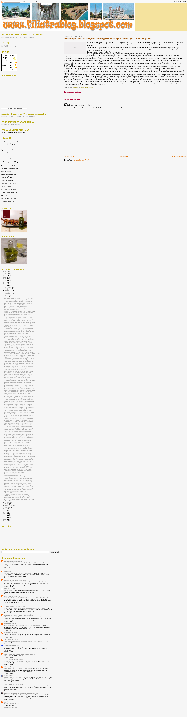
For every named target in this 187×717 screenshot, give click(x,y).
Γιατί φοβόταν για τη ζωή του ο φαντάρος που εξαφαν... (18, 303)
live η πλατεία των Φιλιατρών (9, 46)
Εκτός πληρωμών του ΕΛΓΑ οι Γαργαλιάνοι (15, 306)
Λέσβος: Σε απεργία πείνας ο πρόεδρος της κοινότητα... (18, 451)
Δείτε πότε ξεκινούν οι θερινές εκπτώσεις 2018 (16, 368)
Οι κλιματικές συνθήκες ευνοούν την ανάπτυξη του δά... (18, 315)
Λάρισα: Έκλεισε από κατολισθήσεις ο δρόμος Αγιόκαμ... (19, 401)
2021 (5, 280)
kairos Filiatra (9, 55)
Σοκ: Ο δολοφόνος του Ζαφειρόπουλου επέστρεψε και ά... (19, 339)
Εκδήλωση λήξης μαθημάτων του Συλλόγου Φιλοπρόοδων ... (20, 456)
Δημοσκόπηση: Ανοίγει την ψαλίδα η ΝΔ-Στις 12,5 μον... (18, 342)
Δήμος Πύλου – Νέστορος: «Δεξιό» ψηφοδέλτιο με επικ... (19, 462)
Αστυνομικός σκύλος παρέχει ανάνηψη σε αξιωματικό (18, 410)
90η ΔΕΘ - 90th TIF (9, 590)
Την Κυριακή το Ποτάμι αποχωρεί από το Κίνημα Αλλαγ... (19, 344)
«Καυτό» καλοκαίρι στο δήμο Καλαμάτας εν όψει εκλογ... (19, 464)
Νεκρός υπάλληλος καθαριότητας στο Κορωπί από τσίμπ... (19, 402)
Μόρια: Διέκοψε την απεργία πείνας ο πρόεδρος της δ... (18, 371)
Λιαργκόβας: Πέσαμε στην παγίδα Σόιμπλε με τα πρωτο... (19, 486)
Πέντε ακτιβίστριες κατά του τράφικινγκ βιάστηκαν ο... (18, 469)
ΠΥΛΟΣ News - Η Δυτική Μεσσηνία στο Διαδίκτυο (18, 615)
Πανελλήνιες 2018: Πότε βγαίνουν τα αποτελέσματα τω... (19, 385)
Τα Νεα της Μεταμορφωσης (12, 667)
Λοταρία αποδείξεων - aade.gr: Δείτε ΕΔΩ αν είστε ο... (18, 341)
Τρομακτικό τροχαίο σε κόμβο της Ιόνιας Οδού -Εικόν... (18, 494)
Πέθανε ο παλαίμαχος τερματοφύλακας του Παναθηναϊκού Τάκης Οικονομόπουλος (25, 641)
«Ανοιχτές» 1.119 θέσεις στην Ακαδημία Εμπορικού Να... (19, 492)
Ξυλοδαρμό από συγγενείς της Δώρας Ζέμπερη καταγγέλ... (19, 328)
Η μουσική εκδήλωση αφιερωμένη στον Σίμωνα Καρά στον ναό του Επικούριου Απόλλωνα (27, 581)
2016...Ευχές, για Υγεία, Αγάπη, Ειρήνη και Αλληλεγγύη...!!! (19, 694)
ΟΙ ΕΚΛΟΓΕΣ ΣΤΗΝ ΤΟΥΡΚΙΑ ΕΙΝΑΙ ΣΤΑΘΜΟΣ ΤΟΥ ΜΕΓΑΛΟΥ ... (22, 439)
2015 (5, 512)
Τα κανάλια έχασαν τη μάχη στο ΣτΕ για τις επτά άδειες (18, 428)
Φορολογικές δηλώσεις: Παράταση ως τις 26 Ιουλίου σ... (19, 393)
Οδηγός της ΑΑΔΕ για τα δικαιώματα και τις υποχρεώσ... (18, 320)
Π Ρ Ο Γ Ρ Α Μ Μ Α (9, 647)
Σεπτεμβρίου (8, 292)
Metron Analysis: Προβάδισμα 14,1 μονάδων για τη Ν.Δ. (18, 298)
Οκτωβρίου (8, 290)
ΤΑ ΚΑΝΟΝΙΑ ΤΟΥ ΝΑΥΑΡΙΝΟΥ (13, 659)
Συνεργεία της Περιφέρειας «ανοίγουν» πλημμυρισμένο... (19, 363)
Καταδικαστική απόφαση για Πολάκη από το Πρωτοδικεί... (19, 404)
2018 (5, 285)
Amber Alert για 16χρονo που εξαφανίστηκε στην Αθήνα (18, 455)
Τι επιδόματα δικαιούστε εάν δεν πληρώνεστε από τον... (19, 301)
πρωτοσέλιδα (11, 108)
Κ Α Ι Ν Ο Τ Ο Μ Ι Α (9, 589)
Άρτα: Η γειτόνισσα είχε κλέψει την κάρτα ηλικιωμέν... (18, 330)
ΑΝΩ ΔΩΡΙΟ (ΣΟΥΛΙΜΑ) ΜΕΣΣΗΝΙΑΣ (15, 580)
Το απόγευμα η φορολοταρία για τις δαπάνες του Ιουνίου (19, 358)
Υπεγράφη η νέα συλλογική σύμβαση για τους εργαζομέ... (19, 429)
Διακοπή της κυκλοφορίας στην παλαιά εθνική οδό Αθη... (19, 406)
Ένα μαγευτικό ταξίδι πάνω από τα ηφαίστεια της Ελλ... (18, 478)
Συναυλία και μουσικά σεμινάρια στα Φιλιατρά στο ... (17, 382)
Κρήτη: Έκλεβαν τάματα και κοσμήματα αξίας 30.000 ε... (18, 314)
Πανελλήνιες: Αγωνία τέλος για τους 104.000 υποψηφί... (18, 338)
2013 (5, 515)
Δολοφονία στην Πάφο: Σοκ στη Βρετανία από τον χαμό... (19, 432)
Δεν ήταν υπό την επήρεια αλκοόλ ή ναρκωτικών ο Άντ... (19, 489)
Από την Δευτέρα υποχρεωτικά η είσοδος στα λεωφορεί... (19, 366)
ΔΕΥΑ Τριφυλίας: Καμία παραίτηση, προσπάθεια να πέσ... (19, 461)
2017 (5, 509)
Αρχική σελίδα (123, 156)
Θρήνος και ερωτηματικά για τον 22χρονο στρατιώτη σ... (18, 357)
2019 (5, 284)
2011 (5, 519)
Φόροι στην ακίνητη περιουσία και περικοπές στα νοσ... (18, 431)
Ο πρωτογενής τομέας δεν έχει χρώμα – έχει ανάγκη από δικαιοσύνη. (22, 625)
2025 (5, 273)
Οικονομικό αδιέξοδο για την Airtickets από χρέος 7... (18, 360)
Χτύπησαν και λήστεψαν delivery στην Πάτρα (16, 333)
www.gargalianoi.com (10, 707)
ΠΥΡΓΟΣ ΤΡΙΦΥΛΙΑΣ (10, 624)
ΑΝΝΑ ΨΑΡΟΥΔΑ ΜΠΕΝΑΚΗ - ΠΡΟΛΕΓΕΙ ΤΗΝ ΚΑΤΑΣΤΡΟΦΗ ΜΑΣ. (22, 353)
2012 (5, 517)
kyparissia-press (9, 702)
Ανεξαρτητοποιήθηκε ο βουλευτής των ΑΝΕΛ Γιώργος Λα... (19, 407)
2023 (5, 277)
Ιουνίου (7, 297)
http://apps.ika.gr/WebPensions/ (10, 124)
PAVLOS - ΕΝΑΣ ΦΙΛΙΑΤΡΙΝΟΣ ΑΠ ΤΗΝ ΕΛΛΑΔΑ (17, 677)
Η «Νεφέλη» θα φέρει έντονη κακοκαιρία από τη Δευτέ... (18, 467)
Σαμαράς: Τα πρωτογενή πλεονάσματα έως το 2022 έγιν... (19, 488)
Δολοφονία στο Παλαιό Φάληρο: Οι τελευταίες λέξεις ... (18, 350)
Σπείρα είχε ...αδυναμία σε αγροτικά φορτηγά (15, 369)
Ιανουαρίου (8, 507)
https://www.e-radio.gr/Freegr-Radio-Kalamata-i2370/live (18, 37)
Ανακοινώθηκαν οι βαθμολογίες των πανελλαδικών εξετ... (19, 311)
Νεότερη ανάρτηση (70, 156)
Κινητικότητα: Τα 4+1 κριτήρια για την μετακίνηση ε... (17, 497)
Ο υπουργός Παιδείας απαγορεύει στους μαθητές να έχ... (19, 434)
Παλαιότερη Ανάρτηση (179, 156)
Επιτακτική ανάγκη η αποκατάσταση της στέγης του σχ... (19, 308)
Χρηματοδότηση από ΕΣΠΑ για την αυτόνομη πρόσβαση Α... (19, 322)
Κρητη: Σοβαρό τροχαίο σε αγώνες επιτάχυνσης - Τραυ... (19, 447)
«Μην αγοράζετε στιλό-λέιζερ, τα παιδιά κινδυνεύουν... (18, 423)
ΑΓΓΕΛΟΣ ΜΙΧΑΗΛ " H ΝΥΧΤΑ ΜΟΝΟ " (14, 686)
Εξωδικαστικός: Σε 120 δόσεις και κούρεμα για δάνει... (18, 372)
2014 (5, 514)
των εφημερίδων (18, 108)
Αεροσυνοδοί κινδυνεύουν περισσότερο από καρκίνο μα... (19, 412)
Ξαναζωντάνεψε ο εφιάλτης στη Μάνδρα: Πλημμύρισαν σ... (19, 390)
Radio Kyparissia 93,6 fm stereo (13, 684)
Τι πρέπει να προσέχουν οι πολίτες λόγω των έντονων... (19, 415)
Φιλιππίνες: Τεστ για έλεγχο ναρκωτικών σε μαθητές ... (18, 483)
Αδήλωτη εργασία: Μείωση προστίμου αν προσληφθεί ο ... (19, 391)
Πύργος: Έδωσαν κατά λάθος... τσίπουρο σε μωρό (17, 425)
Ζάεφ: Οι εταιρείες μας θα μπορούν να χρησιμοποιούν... (18, 448)
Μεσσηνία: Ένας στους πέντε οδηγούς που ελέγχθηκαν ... (19, 459)
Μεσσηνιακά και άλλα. (10, 632)
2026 (5, 272)
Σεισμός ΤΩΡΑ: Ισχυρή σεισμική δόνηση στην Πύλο (17, 442)
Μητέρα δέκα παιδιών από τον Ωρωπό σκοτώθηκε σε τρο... (19, 398)
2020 (5, 282)
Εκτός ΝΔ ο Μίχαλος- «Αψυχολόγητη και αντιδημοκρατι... (19, 364)
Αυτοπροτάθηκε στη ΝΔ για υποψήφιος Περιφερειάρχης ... (19, 466)
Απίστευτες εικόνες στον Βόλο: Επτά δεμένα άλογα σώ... (19, 396)
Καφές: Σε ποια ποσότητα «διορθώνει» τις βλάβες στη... (18, 480)
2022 (5, 278)
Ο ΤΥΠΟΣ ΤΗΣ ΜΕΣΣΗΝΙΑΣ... (12, 703)
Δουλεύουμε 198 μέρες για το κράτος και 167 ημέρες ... (18, 436)
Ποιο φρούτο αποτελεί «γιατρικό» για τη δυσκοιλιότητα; (18, 473)
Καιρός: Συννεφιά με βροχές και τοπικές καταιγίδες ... (18, 334)
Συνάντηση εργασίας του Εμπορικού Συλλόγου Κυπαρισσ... (19, 380)
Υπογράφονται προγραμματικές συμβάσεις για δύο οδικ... (19, 376)
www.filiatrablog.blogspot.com (13, 561)
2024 (5, 275)
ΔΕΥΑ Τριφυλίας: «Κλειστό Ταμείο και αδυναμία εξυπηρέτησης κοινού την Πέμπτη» (25, 608)
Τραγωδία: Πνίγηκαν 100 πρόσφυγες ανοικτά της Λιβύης (19, 323)
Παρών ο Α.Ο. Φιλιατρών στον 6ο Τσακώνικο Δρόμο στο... (19, 437)
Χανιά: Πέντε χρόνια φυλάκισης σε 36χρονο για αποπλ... (19, 349)
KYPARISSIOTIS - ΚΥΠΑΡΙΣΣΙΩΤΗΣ (14, 606)
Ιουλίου (7, 295)
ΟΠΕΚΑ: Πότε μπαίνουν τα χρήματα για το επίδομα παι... (19, 496)
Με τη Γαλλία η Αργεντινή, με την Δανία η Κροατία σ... (18, 387)
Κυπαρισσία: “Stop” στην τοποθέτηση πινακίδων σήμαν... (19, 458)
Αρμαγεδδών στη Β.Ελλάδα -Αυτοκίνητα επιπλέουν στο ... (19, 347)
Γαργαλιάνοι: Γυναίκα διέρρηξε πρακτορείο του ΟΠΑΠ (18, 450)
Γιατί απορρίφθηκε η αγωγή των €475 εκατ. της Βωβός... (19, 319)
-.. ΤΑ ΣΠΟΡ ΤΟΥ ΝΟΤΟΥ (11, 639)
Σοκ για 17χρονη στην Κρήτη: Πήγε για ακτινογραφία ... (18, 426)
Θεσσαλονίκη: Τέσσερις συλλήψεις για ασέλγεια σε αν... (19, 300)
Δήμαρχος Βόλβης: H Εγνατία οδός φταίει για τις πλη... (18, 346)
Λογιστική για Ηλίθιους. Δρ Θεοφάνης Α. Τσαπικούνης (18, 573)
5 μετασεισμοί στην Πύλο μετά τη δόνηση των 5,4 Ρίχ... (18, 440)
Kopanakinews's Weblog (11, 645)
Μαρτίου (7, 504)
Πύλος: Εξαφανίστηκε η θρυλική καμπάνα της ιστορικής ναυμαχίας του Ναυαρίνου (25, 616)
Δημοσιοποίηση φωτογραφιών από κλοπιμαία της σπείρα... (19, 420)
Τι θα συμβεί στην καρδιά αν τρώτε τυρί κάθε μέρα (17, 477)
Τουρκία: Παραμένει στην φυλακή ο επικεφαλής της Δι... (18, 481)
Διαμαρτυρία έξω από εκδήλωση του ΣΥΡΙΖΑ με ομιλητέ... (19, 352)
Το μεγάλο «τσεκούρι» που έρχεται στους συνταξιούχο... (19, 325)
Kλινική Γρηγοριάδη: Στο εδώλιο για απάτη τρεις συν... (18, 377)
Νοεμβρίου (7, 289)
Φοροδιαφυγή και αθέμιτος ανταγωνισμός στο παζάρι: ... (18, 374)
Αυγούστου (8, 293)
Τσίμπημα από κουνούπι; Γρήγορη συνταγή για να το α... (19, 418)
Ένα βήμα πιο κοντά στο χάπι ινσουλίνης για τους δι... (18, 394)
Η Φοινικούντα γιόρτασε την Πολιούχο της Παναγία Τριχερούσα (20, 661)
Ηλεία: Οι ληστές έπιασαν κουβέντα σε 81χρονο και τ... (18, 327)
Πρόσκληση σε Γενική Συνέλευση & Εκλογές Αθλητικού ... (19, 379)
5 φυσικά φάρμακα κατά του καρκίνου (14, 475)
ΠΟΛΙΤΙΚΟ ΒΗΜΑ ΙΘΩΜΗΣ (12, 596)
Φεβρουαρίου (8, 505)
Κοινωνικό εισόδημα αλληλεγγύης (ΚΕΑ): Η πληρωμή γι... (19, 388)
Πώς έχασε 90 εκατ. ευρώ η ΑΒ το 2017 (14, 304)
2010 (5, 521)
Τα (7, 108)
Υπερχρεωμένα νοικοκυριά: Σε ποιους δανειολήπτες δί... (19, 383)
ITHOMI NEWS (8, 571)
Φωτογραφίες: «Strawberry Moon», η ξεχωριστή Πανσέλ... (19, 331)
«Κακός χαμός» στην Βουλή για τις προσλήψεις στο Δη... (19, 312)
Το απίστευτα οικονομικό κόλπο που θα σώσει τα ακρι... (18, 470)
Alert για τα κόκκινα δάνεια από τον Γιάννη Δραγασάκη (18, 421)
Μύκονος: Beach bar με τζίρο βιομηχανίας (15, 491)
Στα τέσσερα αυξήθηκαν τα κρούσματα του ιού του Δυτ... (18, 336)
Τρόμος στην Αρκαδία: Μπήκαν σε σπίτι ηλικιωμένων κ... (19, 399)
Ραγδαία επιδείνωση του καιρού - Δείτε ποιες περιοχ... (18, 417)
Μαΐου (6, 500)
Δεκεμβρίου (8, 287)
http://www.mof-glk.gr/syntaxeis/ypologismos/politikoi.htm (18, 116)
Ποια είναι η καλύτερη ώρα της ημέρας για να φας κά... (18, 453)
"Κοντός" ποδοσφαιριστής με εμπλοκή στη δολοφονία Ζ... (19, 317)
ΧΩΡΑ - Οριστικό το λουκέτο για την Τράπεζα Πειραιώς (18, 668)
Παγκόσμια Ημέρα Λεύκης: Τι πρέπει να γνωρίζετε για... (18, 413)
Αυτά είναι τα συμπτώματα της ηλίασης (14, 472)
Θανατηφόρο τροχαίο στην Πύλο (12, 309)
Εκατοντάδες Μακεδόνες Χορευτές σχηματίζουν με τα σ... (19, 409)
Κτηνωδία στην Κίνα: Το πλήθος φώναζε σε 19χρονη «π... (19, 355)
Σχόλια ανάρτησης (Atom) (81, 160)
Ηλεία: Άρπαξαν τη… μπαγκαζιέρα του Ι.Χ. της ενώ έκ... (18, 445)
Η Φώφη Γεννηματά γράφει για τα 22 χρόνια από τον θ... (19, 499)
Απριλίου (7, 502)
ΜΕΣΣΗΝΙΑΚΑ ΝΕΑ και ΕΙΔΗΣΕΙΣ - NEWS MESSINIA (19, 654)
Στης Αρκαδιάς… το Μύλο (10, 443)
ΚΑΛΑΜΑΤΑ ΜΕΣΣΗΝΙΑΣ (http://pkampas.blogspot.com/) (21, 693)
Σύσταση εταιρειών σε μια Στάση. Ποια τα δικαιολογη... (18, 485)
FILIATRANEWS (8, 675)
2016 (5, 510)
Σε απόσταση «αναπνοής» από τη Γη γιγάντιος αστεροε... (19, 361)
